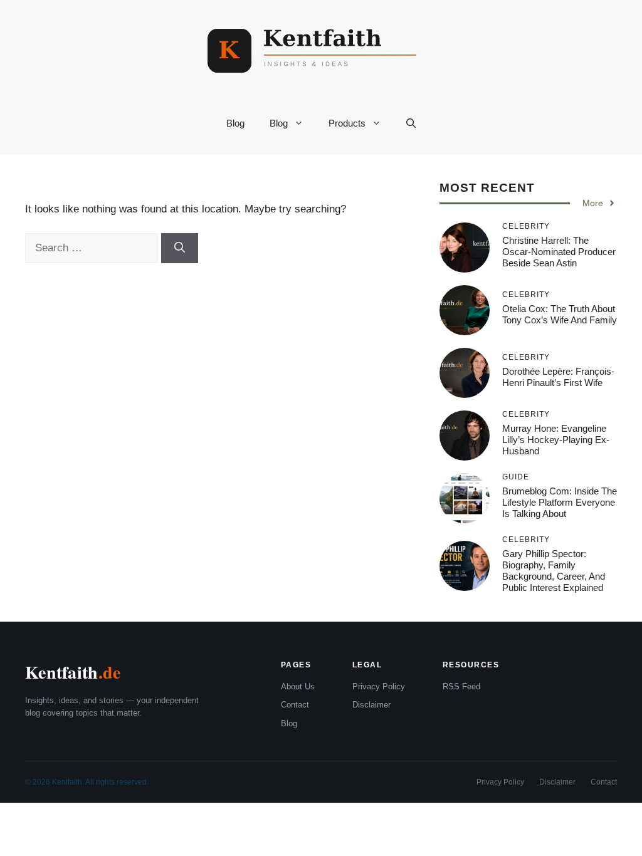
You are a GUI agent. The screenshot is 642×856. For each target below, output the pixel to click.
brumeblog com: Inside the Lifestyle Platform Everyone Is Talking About (559, 502)
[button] (411, 123)
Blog (235, 123)
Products (347, 123)
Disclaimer (371, 704)
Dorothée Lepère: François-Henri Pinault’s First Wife (558, 377)
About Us (298, 686)
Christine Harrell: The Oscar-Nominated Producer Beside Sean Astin (559, 251)
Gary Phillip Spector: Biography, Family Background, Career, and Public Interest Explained (553, 570)
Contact (295, 704)
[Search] (179, 248)
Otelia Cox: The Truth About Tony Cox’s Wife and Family (559, 314)
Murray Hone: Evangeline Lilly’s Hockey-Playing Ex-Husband (555, 439)
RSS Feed (461, 686)
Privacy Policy (378, 686)
